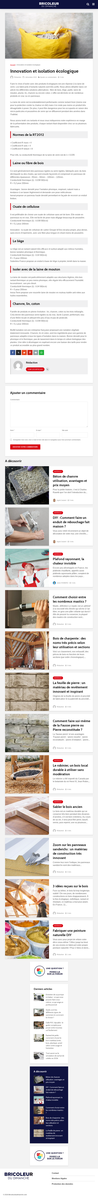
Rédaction (17, 77)
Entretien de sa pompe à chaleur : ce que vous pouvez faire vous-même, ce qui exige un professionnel (55, 999)
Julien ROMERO (62, 583)
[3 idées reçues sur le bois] (27, 898)
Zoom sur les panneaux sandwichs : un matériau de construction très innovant (70, 851)
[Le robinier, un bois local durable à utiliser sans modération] (27, 774)
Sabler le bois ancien (67, 807)
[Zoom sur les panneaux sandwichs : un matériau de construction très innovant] (27, 857)
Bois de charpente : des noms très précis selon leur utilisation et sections (71, 642)
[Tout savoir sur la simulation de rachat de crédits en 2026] (39, 1055)
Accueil (12, 65)
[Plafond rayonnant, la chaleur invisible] (27, 568)
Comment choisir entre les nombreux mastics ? (69, 599)
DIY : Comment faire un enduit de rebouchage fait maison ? (71, 522)
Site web (65, 430)
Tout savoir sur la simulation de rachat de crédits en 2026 (55, 1055)
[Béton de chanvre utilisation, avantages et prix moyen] (27, 485)
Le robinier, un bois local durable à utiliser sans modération (70, 769)
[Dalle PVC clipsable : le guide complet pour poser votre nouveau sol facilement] (39, 1025)
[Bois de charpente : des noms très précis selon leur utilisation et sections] (27, 650)
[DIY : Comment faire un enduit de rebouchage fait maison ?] (27, 526)
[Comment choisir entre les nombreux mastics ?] (27, 609)
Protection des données (62, 1184)
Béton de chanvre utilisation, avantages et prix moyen (70, 480)
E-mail (39, 430)
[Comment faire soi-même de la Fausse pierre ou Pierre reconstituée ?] (27, 733)
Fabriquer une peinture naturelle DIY (69, 933)
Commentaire (15, 399)
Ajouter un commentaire (48, 77)
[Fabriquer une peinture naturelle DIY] (27, 939)
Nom (12, 430)
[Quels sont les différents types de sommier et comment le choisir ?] (39, 1012)
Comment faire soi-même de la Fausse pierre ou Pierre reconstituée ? (71, 725)
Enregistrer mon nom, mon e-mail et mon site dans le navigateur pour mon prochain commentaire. (47, 440)
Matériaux (58, 471)
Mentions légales (59, 1178)
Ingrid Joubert (61, 500)
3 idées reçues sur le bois (70, 886)
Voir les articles (35, 369)
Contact (55, 1173)
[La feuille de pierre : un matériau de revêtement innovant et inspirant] (27, 691)
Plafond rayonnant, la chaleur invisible (68, 561)
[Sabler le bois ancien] (27, 815)
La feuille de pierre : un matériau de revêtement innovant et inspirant (70, 687)
